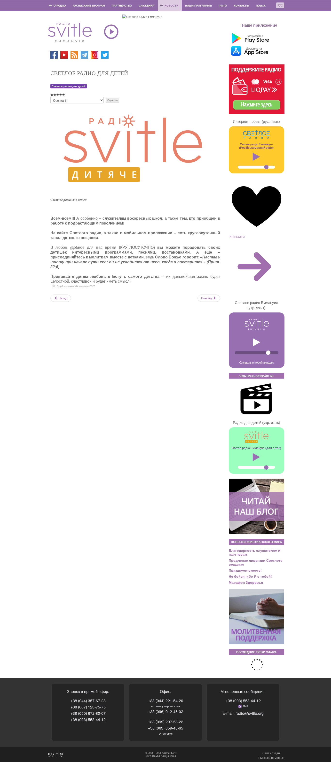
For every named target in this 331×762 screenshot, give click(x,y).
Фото (223, 5)
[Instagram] (94, 54)
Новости (171, 5)
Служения (146, 5)
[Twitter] (105, 54)
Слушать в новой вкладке (256, 362)
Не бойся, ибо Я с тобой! (250, 576)
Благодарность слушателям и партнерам (254, 552)
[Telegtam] (84, 54)
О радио (60, 5)
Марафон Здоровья (246, 582)
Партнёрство (122, 5)
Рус (280, 5)
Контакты (241, 5)
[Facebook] (54, 54)
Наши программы (198, 5)
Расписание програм (89, 5)
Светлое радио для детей (69, 86)
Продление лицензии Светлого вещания (256, 562)
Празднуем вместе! (245, 570)
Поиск (261, 5)
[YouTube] (64, 54)
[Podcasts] (74, 54)
